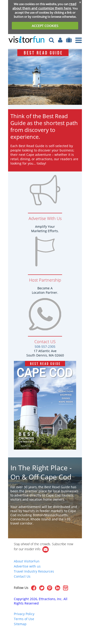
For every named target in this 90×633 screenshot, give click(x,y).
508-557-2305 (45, 346)
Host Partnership (45, 280)
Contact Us (22, 576)
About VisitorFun (26, 561)
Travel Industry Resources (34, 571)
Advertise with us (27, 566)
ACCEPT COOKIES (45, 25)
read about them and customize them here (44, 6)
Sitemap (20, 624)
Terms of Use (24, 619)
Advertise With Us (45, 218)
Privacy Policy (24, 614)
